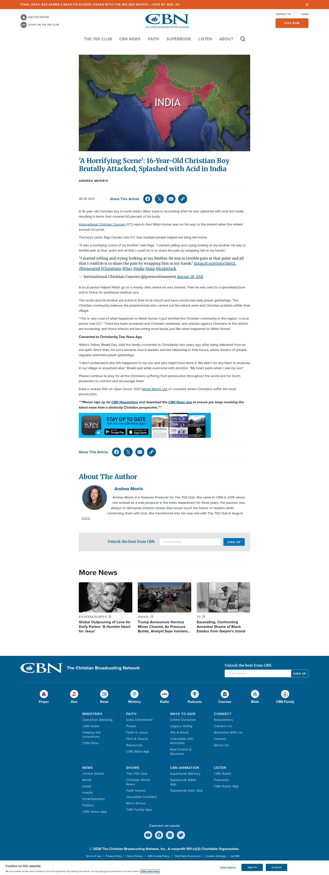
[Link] (182, 198)
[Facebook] (147, 198)
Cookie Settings (228, 867)
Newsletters (223, 720)
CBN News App (94, 812)
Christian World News (138, 782)
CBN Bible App (137, 751)
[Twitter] (159, 198)
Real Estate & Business (181, 751)
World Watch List (154, 389)
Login (304, 14)
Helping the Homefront (91, 734)
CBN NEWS (130, 39)
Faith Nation (136, 791)
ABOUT (226, 39)
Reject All (252, 867)
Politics (88, 805)
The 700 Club (98, 39)
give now (292, 23)
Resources (134, 745)
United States (93, 774)
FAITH (153, 39)
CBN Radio (222, 774)
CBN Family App (139, 810)
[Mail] (171, 198)
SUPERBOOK (179, 39)
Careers (220, 739)
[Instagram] (170, 835)
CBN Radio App (226, 786)
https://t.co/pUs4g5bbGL (215, 263)
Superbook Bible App (183, 782)
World (87, 780)
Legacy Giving (181, 726)
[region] (164, 867)
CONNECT (223, 713)
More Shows (136, 803)
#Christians (111, 268)
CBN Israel (90, 726)
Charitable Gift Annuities (181, 741)
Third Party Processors (187, 856)
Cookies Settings (215, 856)
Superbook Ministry (185, 774)
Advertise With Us (228, 732)
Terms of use (93, 856)
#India (138, 268)
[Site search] (243, 41)
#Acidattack (166, 268)
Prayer (131, 726)
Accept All (276, 867)
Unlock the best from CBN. (131, 541)
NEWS (87, 767)
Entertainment (93, 799)
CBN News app (180, 402)
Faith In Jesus (137, 732)
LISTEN (205, 39)
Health (87, 793)
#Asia (150, 268)
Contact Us (283, 14)
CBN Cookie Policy (158, 856)
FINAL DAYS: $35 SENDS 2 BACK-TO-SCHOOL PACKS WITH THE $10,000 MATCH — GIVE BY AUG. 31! (100, 4)
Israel (86, 786)
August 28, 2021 (190, 277)
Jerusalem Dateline (141, 797)
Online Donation (183, 720)
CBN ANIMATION (184, 767)
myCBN (234, 856)
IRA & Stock (179, 732)
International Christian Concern (102, 224)
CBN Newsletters (124, 402)
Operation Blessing (97, 720)
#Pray (127, 268)
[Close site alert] (307, 4)
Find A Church (137, 739)
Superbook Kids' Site (186, 791)
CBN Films (90, 743)
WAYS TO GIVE (183, 713)
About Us (221, 745)
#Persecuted (89, 268)
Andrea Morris (93, 180)
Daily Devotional (139, 720)
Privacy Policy (114, 856)
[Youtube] (148, 835)
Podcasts (221, 780)
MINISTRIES (92, 713)
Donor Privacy (134, 856)
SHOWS (132, 767)
